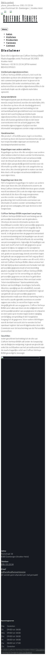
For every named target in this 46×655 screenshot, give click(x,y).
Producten (12, 40)
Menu (4, 29)
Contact (10, 45)
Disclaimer (40, 649)
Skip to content (7, 2)
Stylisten (11, 37)
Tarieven (11, 43)
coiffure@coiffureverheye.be (13, 572)
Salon (9, 34)
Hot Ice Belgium (25, 652)
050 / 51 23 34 (7, 564)
